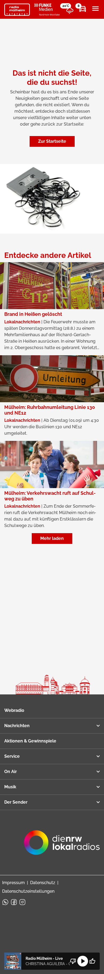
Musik (10, 786)
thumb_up (92, 961)
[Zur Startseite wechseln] (17, 9)
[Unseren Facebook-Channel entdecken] (14, 902)
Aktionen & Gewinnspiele (30, 741)
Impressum (13, 882)
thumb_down (73, 961)
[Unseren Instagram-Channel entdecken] (22, 902)
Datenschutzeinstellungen (28, 891)
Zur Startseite (52, 141)
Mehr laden (52, 538)
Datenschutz (42, 882)
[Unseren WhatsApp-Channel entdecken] (5, 902)
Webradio (14, 710)
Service (12, 756)
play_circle (82, 961)
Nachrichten (17, 725)
